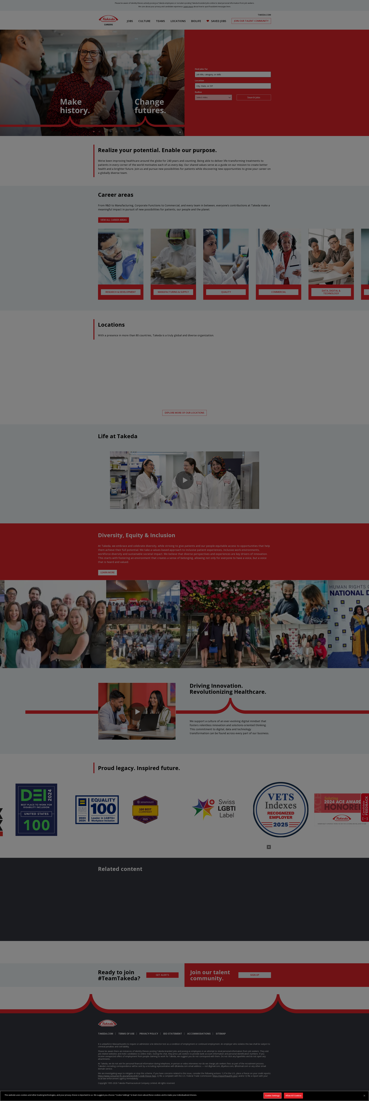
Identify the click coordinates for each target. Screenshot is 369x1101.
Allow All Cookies (293, 1095)
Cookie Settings (272, 1095)
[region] (184, 1096)
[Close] (364, 1095)
